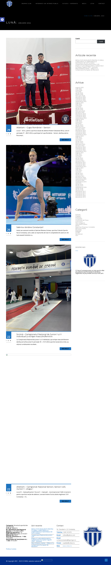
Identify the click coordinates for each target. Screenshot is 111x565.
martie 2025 (79, 110)
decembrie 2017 (80, 191)
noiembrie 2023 (80, 132)
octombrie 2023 (80, 133)
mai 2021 (78, 172)
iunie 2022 (78, 155)
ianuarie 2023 (79, 146)
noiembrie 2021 (80, 164)
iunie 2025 (78, 105)
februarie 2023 (80, 144)
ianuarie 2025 (79, 112)
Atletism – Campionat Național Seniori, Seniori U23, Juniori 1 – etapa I (41, 488)
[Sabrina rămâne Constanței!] (38, 184)
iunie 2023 (78, 139)
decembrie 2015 (80, 197)
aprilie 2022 (79, 158)
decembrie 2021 (80, 162)
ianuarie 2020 (79, 180)
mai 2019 (78, 183)
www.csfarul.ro (67, 546)
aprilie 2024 (79, 125)
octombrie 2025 (80, 100)
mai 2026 (78, 92)
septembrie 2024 (80, 118)
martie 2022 (79, 160)
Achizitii (77, 215)
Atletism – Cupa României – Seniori (33, 127)
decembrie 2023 (80, 130)
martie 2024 (79, 126)
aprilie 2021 (79, 173)
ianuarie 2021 (79, 176)
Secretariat (79, 234)
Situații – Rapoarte (70, 3)
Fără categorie (80, 223)
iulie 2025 (78, 104)
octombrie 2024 (80, 117)
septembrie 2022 (80, 151)
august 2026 (79, 87)
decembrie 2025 (80, 97)
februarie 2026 (80, 96)
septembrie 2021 (80, 166)
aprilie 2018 (79, 189)
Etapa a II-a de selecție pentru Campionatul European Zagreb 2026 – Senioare (89, 66)
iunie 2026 (78, 90)
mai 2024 (78, 124)
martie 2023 (79, 143)
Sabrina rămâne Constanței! (29, 227)
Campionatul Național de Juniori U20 (87, 64)
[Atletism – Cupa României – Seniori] (38, 81)
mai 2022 (78, 157)
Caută (77, 38)
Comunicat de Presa (81, 220)
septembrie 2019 (80, 182)
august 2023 (79, 136)
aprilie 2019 (79, 185)
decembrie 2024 (80, 114)
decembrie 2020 (80, 178)
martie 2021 (79, 175)
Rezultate (78, 230)
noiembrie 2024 (80, 115)
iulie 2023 (78, 137)
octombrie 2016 (80, 196)
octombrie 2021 (80, 165)
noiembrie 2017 (80, 193)
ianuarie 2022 (79, 161)
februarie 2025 (80, 111)
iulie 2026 (78, 89)
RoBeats (78, 231)
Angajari (78, 216)
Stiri (76, 235)
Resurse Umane (80, 228)
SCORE (77, 233)
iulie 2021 (78, 169)
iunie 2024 (78, 122)
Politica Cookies (11, 549)
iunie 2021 (78, 171)
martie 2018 (79, 190)
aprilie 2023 (79, 142)
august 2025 (79, 103)
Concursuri (79, 221)
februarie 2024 (80, 128)
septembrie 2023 (80, 135)
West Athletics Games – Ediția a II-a (86, 68)
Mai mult (65, 140)
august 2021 (79, 168)
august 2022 (79, 153)
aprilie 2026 (79, 93)
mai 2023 (78, 140)
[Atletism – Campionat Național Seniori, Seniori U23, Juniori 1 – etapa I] (38, 419)
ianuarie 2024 (79, 129)
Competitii (78, 219)
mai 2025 (78, 107)
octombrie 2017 (80, 194)
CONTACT (102, 3)
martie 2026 (79, 94)
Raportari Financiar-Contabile (85, 227)
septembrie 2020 (80, 179)
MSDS (77, 226)
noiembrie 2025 (80, 99)
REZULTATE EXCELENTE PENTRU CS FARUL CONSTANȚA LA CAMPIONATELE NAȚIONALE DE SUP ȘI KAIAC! (89, 61)
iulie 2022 (78, 154)
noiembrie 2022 (80, 148)
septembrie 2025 (80, 101)
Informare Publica (81, 224)
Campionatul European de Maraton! (87, 70)
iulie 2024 (78, 121)
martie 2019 (79, 186)
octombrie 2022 (80, 150)
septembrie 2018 (80, 187)
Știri (92, 3)
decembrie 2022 (80, 147)
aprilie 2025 (79, 108)
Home (86, 15)
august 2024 (79, 119)
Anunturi (78, 217)
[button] (2, 19)
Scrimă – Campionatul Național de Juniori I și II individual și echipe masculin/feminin (38, 335)
